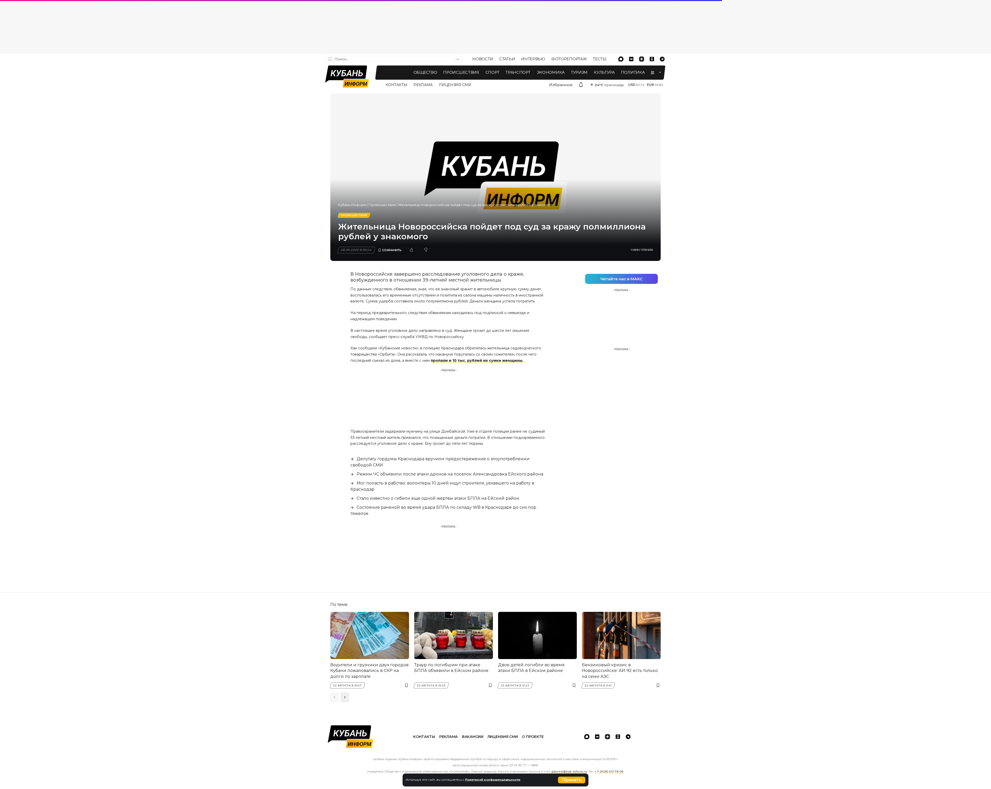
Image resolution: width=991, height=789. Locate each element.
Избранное (561, 84)
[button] (571, 780)
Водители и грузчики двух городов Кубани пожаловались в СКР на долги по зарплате (369, 670)
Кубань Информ (352, 205)
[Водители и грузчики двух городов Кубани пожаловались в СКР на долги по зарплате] (369, 635)
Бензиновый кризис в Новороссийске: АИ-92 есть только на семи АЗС (620, 670)
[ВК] (631, 59)
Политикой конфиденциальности (492, 780)
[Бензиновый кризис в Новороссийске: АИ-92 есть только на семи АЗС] (621, 635)
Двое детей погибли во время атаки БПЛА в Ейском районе (531, 667)
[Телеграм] (662, 59)
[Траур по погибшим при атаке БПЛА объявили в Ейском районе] (453, 635)
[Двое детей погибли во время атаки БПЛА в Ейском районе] (537, 635)
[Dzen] (641, 59)
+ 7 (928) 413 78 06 (609, 771)
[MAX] (621, 59)
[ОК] (652, 59)
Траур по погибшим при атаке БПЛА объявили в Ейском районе (451, 667)
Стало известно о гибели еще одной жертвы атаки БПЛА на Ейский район (438, 498)
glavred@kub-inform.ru (569, 771)
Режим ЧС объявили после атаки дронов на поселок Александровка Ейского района (450, 474)
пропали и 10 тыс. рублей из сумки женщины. (477, 360)
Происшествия (382, 205)
